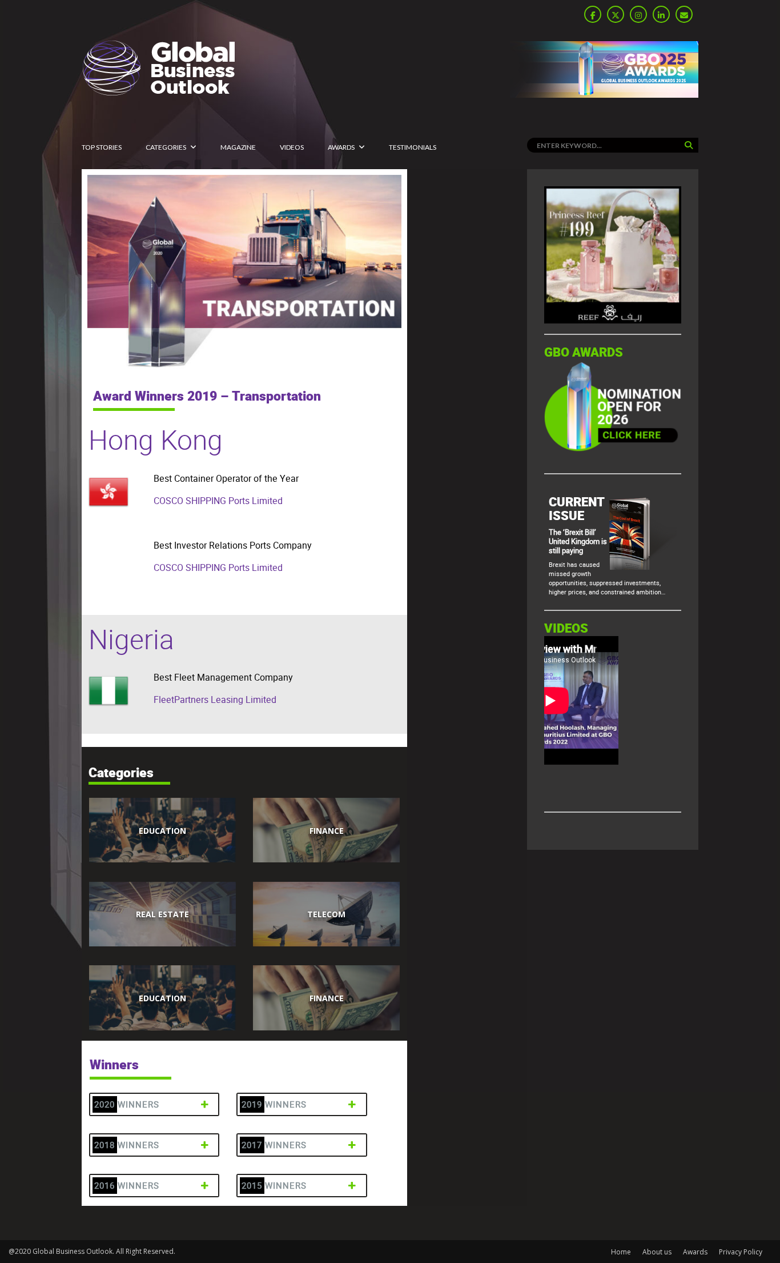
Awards (341, 147)
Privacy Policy (740, 1252)
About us (657, 1252)
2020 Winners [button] (126, 1104)
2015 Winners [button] (274, 1186)
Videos (292, 147)
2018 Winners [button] (126, 1145)
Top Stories (102, 147)
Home (621, 1252)
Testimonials (412, 147)
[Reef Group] (612, 320)
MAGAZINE (238, 147)
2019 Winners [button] (274, 1104)
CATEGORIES (166, 147)
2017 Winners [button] (274, 1145)
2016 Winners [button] (126, 1186)
